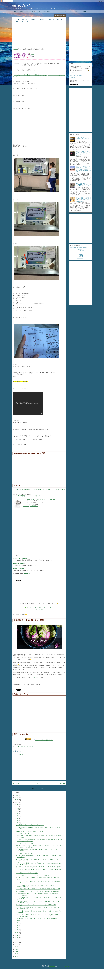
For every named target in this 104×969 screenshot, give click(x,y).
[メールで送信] (15, 744)
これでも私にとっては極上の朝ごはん (26, 833)
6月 (18, 820)
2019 (16, 797)
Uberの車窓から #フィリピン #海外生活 (27, 873)
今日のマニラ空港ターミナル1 (24, 853)
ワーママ (60, 11)
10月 (18, 811)
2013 (16, 937)
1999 (16, 954)
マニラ (26, 747)
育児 (54, 11)
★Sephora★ (80, 258)
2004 (16, 951)
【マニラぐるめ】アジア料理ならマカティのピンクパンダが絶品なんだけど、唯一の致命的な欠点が (83, 153)
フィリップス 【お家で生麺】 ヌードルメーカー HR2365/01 (39, 499)
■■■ (32, 54)
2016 (16, 804)
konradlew (52, 966)
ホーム (39, 783)
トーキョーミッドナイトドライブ (25, 843)
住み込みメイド (69, 11)
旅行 (39, 11)
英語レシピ (77, 11)
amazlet (30, 500)
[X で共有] (17, 744)
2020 (16, 795)
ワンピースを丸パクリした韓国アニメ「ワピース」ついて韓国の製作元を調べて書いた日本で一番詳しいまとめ (83, 199)
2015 (16, 933)
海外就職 (33, 11)
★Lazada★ (80, 256)
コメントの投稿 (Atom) (41, 789)
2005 (16, 949)
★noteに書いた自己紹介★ (76, 75)
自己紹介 (21, 11)
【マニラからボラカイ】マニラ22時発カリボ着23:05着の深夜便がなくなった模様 (38, 889)
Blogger (67, 966)
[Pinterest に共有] (20, 744)
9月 (18, 813)
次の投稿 (16, 783)
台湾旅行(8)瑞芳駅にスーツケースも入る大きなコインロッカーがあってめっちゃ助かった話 (83, 184)
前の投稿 (62, 783)
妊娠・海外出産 (47, 11)
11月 (18, 809)
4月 (18, 923)
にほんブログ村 (39, 609)
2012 (16, 940)
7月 (18, 818)
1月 (18, 930)
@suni (15, 49)
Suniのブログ (21, 5)
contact (85, 11)
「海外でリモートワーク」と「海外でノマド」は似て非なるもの (83, 138)
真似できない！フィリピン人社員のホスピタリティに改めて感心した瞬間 (36, 905)
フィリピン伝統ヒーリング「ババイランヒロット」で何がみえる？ (34, 875)
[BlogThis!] (16, 744)
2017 (16, 802)
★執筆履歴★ (73, 77)
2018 (16, 800)
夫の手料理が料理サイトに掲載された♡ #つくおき (30, 825)
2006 (16, 947)
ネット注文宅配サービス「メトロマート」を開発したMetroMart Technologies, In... (38, 891)
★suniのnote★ (73, 72)
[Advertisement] (39, 36)
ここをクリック (34, 677)
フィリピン (21, 747)
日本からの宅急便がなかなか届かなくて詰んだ (27, 496)
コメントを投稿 (19, 754)
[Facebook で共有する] (19, 744)
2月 (18, 927)
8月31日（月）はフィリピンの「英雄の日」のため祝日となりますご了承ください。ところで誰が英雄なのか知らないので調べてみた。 (83, 169)
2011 (16, 942)
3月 (18, 925)
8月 (18, 816)
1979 (16, 956)
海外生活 (31, 747)
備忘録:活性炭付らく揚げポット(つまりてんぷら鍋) (30, 831)
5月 (18, 823)
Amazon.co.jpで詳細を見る (30, 506)
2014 (16, 935)
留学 (27, 11)
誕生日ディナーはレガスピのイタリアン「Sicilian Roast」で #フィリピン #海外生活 (39, 867)
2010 (16, 944)
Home (15, 11)
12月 (18, 806)
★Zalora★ (80, 254)
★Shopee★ (80, 255)
